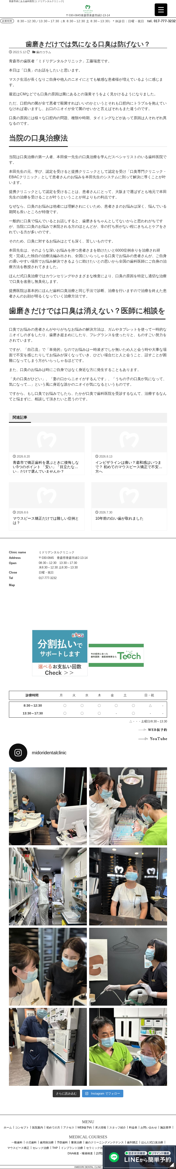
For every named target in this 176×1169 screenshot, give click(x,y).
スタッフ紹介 (117, 1127)
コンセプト (22, 1127)
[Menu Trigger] (161, 9)
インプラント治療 (72, 1148)
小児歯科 (31, 1142)
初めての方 (53, 1127)
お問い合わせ (148, 1127)
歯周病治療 (47, 1142)
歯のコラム (43, 52)
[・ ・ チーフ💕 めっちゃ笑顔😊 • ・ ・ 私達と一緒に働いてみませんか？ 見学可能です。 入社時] (128, 1047)
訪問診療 (101, 1153)
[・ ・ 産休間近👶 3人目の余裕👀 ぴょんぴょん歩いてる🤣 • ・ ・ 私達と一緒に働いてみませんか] (48, 1047)
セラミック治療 (95, 1148)
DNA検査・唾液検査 (80, 1153)
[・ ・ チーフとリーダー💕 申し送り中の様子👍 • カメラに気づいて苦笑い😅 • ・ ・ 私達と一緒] (48, 967)
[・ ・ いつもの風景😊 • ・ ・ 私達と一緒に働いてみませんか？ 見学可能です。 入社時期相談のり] (128, 806)
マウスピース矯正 (18, 1148)
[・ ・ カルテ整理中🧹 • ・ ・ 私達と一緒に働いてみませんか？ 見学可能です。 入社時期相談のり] (48, 886)
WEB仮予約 (84, 1127)
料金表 (133, 1127)
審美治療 (76, 1142)
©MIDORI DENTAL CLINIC (88, 1167)
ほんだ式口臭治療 (152, 1142)
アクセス (68, 1127)
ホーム (8, 1127)
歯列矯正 (132, 1142)
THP (55, 1148)
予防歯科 (62, 1142)
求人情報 (100, 1127)
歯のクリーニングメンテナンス (104, 1142)
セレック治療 (41, 1148)
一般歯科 (16, 1142)
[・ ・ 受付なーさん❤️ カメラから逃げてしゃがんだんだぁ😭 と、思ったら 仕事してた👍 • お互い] (128, 886)
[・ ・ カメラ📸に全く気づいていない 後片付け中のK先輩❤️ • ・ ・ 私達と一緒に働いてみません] (128, 967)
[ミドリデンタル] (88, 8)
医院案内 (37, 1127)
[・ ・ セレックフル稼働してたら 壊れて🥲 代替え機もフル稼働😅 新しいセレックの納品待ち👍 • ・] (48, 806)
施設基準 (165, 1127)
